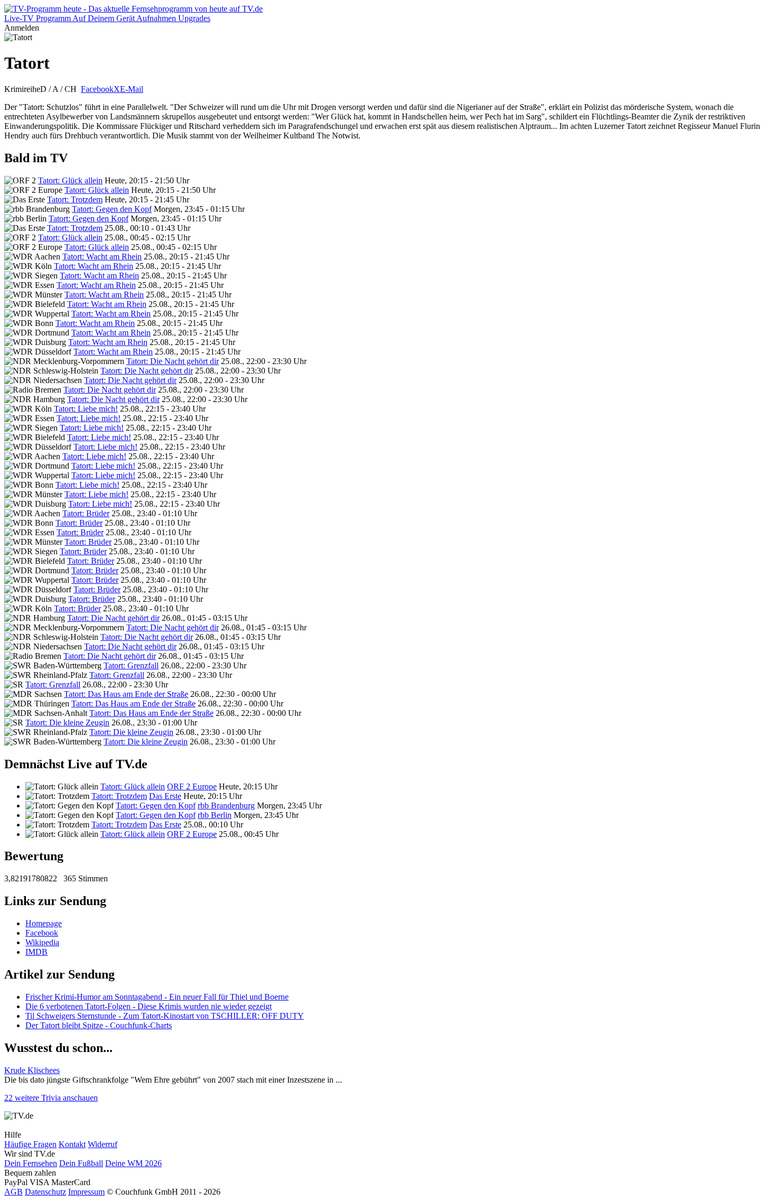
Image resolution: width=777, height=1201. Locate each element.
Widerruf (102, 1144)
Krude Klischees (32, 1070)
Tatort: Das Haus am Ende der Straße (126, 694)
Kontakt (72, 1144)
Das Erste (165, 796)
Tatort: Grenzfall (131, 665)
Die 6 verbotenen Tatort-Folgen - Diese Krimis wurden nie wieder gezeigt (148, 1006)
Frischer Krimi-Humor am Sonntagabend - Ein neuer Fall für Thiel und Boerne (157, 996)
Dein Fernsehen (30, 1163)
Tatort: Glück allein (70, 180)
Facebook (97, 89)
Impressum (86, 1191)
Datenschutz (45, 1191)
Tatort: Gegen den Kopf (112, 208)
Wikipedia (42, 942)
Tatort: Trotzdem (75, 199)
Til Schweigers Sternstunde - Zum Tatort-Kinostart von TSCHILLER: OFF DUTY (164, 1015)
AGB (13, 1191)
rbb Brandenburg (226, 805)
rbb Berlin (215, 815)
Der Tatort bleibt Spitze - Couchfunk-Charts (98, 1025)
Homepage (43, 923)
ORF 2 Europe (192, 786)
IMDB (36, 951)
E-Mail (131, 89)
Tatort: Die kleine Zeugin (67, 722)
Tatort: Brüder (85, 513)
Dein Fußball (81, 1163)
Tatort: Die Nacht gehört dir (172, 361)
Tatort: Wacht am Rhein (102, 256)
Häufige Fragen (30, 1144)
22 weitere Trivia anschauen (51, 1097)
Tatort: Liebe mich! (86, 408)
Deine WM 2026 (133, 1163)
